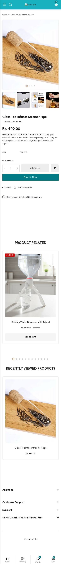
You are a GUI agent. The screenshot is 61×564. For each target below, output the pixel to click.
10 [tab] (41, 359)
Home (4, 15)
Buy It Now (30, 177)
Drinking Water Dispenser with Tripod (30, 322)
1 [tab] (26, 86)
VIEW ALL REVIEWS (12, 122)
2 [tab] (29, 85)
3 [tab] (31, 85)
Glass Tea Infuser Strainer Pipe (30, 447)
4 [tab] (34, 85)
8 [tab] (35, 359)
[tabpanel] (30, 55)
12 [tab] (47, 359)
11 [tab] (44, 359)
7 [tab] (32, 359)
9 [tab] (38, 359)
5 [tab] (25, 359)
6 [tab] (29, 359)
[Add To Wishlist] (30, 431)
